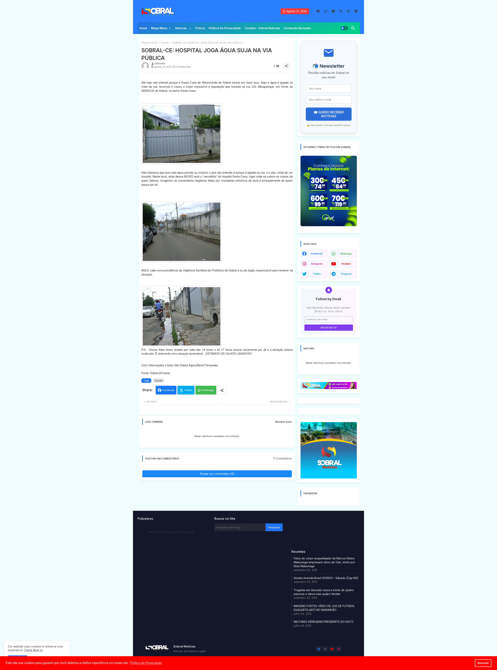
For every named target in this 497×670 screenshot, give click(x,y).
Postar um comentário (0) (217, 474)
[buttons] (318, 11)
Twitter (188, 390)
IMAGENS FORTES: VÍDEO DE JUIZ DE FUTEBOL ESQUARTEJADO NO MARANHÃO (324, 607)
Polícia (200, 28)
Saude (165, 42)
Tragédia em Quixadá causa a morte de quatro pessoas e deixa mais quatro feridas (324, 592)
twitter (317, 273)
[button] (344, 28)
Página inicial (149, 42)
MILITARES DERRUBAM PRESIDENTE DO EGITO (324, 621)
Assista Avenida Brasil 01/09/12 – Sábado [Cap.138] (326, 578)
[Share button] (222, 390)
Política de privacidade (225, 28)
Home (143, 28)
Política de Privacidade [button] (146, 663)
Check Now (31, 650)
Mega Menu (159, 28)
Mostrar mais (283, 421)
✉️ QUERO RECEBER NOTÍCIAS (329, 114)
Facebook (168, 390)
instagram (316, 263)
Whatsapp (208, 390)
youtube (346, 263)
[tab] (143, 29)
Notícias (181, 28)
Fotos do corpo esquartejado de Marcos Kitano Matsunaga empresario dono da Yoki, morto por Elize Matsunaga (324, 562)
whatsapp (346, 253)
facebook (317, 253)
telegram (346, 273)
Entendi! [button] (483, 663)
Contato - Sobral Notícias (262, 28)
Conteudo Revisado (297, 28)
